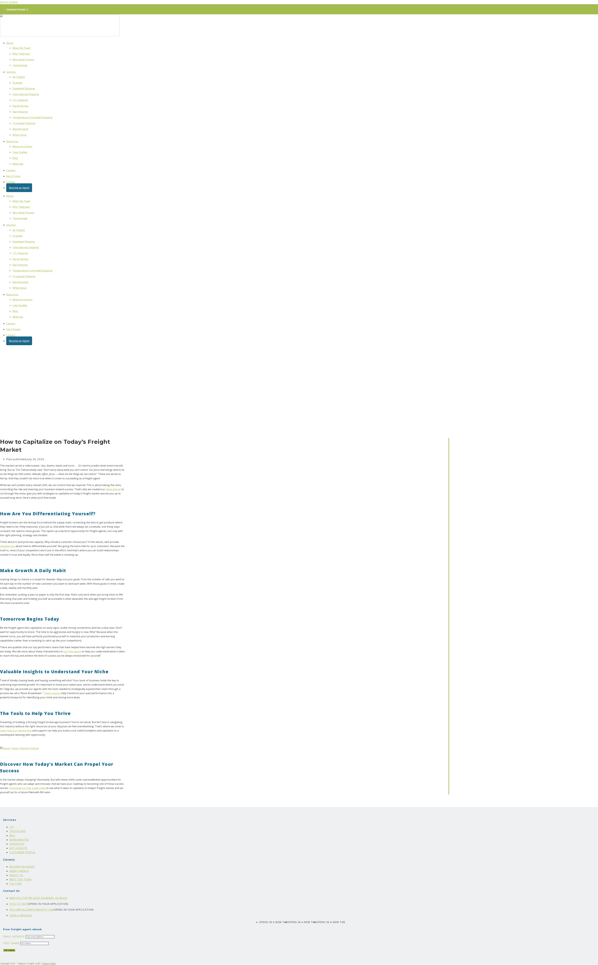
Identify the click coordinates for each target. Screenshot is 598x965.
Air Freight (18, 77)
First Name (11, 943)
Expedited (16, 844)
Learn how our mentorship (16, 730)
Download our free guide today (27, 788)
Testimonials (20, 65)
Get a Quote (18, 848)
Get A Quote (13, 176)
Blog (15, 158)
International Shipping (25, 94)
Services (11, 72)
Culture (15, 883)
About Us (16, 875)
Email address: (14, 936)
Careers (10, 170)
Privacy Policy (49, 963)
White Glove (19, 135)
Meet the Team (21, 48)
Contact (10, 182)
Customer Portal (22, 852)
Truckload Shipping (23, 123)
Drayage (17, 82)
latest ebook (113, 489)
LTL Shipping (20, 100)
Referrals (17, 164)
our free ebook (72, 651)
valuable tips (7, 546)
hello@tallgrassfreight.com (31, 909)
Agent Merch (19, 871)
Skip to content (9, 2)
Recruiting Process (23, 59)
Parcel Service (20, 106)
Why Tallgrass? (21, 53)
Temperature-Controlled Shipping (32, 117)
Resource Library (22, 146)
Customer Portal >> (17, 9)
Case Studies (19, 152)
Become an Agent (19, 187)
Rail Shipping (20, 111)
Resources (12, 141)
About (9, 43)
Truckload (17, 831)
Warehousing (20, 129)
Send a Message (20, 915)
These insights (52, 693)
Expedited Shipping (23, 88)
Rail (12, 835)
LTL (11, 827)
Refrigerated (19, 839)
